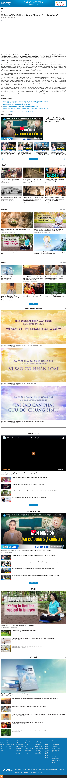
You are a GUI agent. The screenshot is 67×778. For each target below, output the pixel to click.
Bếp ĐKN (46, 746)
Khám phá (47, 750)
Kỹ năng (46, 752)
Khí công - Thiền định (56, 748)
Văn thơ (26, 752)
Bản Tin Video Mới (35, 511)
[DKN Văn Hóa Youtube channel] (63, 5)
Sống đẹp (46, 748)
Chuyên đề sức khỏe (55, 744)
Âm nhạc (26, 743)
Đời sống (46, 279)
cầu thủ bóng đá (27, 111)
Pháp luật (1, 748)
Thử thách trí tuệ (38, 743)
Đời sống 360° (47, 743)
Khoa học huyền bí (55, 758)
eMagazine (33, 589)
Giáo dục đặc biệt (38, 744)
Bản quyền (40, 772)
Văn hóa (13, 731)
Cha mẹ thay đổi (37, 750)
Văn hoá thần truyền (26, 281)
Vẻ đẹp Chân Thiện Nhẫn (38, 232)
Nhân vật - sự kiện (4, 474)
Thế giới (24, 182)
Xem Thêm (33, 159)
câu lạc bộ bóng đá (19, 111)
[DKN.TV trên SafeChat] (56, 2)
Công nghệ (54, 757)
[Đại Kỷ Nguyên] (6, 2)
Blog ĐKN (25, 202)
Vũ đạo (26, 753)
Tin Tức (2, 552)
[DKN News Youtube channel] (58, 5)
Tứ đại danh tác (18, 750)
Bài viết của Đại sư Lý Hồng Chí (33, 308)
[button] (65, 159)
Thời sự (2, 182)
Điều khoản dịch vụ (28, 772)
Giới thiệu (17, 772)
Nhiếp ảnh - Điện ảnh (29, 748)
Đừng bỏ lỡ (33, 657)
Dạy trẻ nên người (38, 752)
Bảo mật (35, 772)
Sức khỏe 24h (54, 752)
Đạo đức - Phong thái (19, 743)
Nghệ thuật (18, 753)
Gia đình (46, 744)
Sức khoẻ (46, 757)
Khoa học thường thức (56, 760)
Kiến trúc (27, 746)
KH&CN (53, 755)
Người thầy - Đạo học (38, 746)
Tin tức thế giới (9, 743)
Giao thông (2, 750)
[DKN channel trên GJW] (62, 2)
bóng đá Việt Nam (10, 111)
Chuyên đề (17, 752)
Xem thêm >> (63, 165)
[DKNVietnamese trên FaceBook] (57, 2)
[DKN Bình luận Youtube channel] (60, 5)
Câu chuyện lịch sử (4, 200)
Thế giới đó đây (9, 748)
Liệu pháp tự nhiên (55, 750)
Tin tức (53, 762)
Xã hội (1, 746)
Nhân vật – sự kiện (33, 434)
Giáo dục (36, 741)
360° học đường (38, 753)
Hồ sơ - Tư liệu (8, 746)
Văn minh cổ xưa (28, 750)
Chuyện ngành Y (55, 746)
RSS (21, 772)
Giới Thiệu (8, 4)
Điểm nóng (2, 744)
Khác (2, 11)
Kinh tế (1, 743)
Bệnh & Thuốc (54, 743)
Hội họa (26, 744)
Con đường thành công (39, 748)
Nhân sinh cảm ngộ (4, 232)
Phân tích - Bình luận (10, 744)
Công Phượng (35, 111)
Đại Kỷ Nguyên (42, 769)
